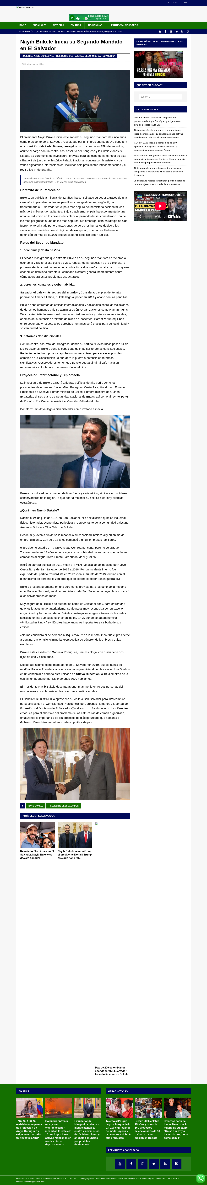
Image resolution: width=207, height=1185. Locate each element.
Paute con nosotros (124, 25)
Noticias (58, 25)
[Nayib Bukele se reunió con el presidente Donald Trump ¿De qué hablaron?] (75, 835)
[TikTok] (182, 31)
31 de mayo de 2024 (34, 64)
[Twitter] (177, 31)
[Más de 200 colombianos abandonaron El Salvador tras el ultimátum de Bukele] (112, 943)
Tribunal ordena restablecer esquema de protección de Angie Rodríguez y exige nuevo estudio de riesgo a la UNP (157, 121)
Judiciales (39, 25)
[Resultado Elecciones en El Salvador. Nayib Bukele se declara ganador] (37, 835)
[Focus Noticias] (25, 7)
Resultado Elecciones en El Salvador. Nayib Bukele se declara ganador (37, 854)
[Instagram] (171, 31)
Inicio (22, 25)
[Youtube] (160, 31)
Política (76, 25)
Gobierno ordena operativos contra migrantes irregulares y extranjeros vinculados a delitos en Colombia (158, 172)
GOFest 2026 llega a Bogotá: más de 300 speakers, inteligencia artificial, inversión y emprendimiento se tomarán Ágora (155, 146)
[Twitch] (188, 31)
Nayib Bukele (35, 806)
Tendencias (95, 25)
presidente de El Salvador (64, 806)
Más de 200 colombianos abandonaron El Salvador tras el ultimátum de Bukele (111, 1071)
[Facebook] (165, 31)
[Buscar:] (160, 97)
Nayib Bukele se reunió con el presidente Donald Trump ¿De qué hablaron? (75, 854)
